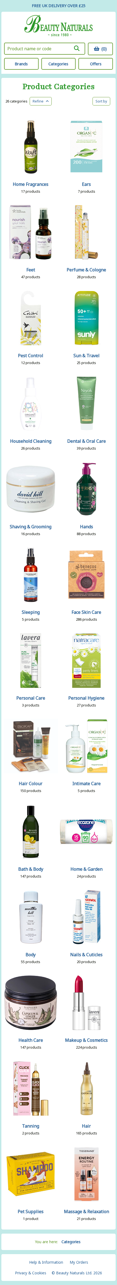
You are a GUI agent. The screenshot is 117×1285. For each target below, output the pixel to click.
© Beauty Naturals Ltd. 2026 (77, 1272)
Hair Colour (30, 784)
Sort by (101, 101)
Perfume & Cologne (86, 270)
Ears (86, 184)
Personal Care (30, 698)
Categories (58, 63)
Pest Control (30, 356)
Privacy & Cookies (30, 1272)
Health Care (31, 1040)
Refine (39, 101)
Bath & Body (30, 869)
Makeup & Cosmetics (86, 1040)
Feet (30, 270)
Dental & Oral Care (86, 441)
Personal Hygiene (86, 698)
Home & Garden (86, 869)
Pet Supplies (31, 1211)
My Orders (79, 1262)
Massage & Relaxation (86, 1211)
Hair (86, 1126)
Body (31, 955)
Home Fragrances (30, 184)
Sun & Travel (86, 356)
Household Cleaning (30, 441)
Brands (21, 63)
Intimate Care (86, 784)
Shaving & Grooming (30, 527)
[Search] (76, 48)
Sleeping (31, 612)
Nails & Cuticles (86, 955)
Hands (86, 527)
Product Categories (59, 87)
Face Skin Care (86, 612)
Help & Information (46, 1262)
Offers (95, 63)
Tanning (30, 1126)
